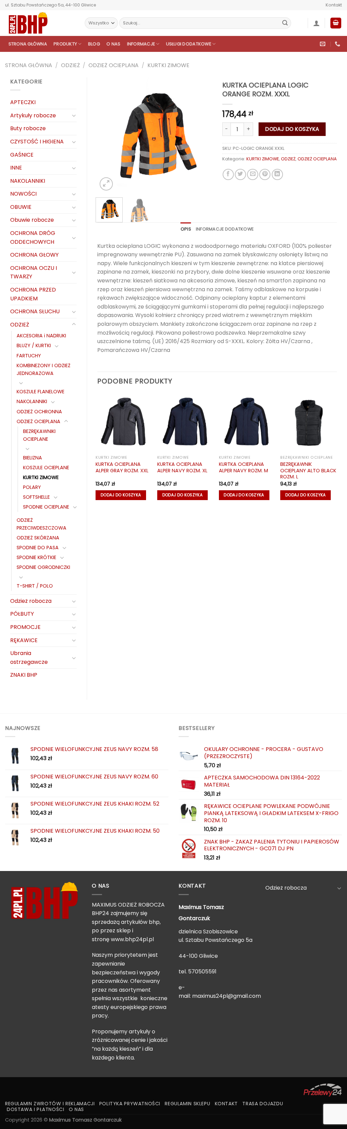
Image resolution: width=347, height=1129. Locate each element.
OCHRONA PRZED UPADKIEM (33, 294)
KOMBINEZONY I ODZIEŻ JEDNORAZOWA (43, 369)
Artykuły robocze (33, 115)
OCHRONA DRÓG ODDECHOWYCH (32, 237)
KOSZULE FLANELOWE (40, 391)
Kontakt (334, 5)
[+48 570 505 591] (338, 44)
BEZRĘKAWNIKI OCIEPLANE (39, 435)
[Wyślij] (285, 23)
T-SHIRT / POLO (35, 585)
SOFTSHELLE (36, 497)
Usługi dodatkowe (188, 44)
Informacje (141, 44)
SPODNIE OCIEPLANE (46, 506)
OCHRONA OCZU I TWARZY (33, 272)
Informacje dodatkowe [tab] (224, 229)
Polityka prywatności (129, 1103)
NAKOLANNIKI (27, 181)
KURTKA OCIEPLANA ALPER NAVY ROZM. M (243, 467)
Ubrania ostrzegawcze (29, 657)
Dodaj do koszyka (292, 129)
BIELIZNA (32, 457)
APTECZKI (23, 102)
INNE (16, 168)
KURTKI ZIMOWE (168, 65)
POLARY (32, 487)
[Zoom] (106, 184)
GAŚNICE (22, 155)
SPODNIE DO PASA (38, 547)
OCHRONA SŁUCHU (35, 311)
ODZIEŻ (70, 65)
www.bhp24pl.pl (132, 939)
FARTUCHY (29, 355)
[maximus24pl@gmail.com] (323, 44)
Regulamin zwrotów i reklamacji (50, 1103)
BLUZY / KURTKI (34, 345)
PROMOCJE (25, 627)
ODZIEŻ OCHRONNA (39, 411)
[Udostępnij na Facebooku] (228, 174)
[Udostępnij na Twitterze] (240, 174)
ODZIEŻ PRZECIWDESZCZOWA (41, 524)
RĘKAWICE (24, 640)
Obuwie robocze (32, 220)
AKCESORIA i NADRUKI (41, 335)
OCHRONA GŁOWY (34, 255)
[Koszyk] (335, 23)
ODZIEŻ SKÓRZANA (38, 537)
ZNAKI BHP (23, 675)
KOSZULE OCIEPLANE (46, 467)
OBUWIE (21, 207)
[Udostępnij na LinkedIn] (277, 174)
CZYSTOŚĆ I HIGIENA (37, 141)
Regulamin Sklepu (187, 1103)
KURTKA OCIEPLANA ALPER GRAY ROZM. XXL (122, 467)
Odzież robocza (31, 601)
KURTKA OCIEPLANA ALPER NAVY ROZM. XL (182, 467)
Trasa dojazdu (262, 1103)
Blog (94, 44)
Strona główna (27, 44)
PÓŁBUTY (22, 614)
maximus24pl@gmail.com (226, 996)
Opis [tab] (186, 229)
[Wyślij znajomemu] (252, 174)
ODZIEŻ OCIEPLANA (113, 65)
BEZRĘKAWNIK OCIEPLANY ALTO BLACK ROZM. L (308, 470)
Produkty (65, 44)
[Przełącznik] (74, 115)
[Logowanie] (316, 23)
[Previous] (108, 134)
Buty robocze (28, 128)
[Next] (201, 134)
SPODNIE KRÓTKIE (36, 557)
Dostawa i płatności (35, 1109)
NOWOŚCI (23, 194)
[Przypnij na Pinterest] (264, 174)
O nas (113, 44)
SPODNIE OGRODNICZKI (43, 567)
